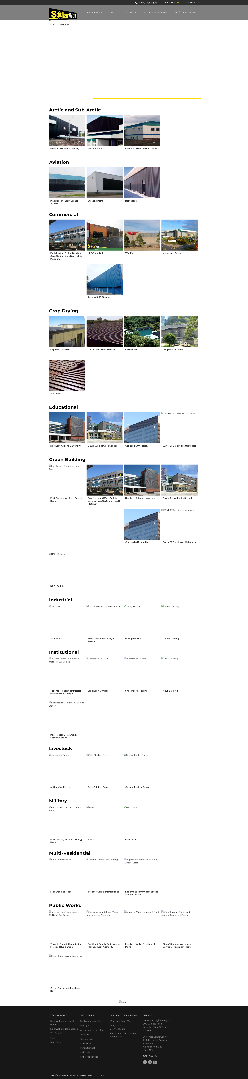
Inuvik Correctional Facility (64, 148)
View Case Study (67, 115)
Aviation (84, 1034)
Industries (132, 12)
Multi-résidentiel (89, 1057)
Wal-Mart (130, 253)
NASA (91, 839)
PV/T (52, 1038)
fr (177, 2)
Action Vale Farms (60, 787)
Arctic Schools (96, 148)
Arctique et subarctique (93, 1030)
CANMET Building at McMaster (179, 446)
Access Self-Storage (99, 297)
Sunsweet (55, 393)
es (172, 2)
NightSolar (56, 1042)
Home (51, 25)
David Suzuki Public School (102, 446)
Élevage (84, 1025)
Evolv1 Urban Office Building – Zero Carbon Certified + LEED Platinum (66, 256)
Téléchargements (185, 12)
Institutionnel (87, 1048)
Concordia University (136, 446)
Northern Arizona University (65, 446)
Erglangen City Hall (98, 691)
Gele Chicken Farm (98, 787)
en (166, 2)
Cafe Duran (131, 349)
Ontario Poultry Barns (137, 787)
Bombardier (131, 201)
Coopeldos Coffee (173, 349)
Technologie (113, 12)
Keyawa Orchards (60, 349)
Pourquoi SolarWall (157, 12)
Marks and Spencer (173, 253)
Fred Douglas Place (61, 892)
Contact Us (192, 2)
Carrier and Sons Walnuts (101, 349)
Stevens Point (95, 201)
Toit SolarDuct (58, 1033)
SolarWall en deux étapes (64, 1029)
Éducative (85, 1043)
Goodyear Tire (133, 638)
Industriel (85, 1052)
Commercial (86, 1039)
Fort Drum (131, 839)
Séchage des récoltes (91, 1021)
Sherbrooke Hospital (136, 691)
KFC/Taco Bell (95, 253)
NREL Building (57, 586)
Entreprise (93, 12)
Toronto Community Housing (103, 892)
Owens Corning (171, 638)
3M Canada (56, 638)
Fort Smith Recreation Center (141, 148)
